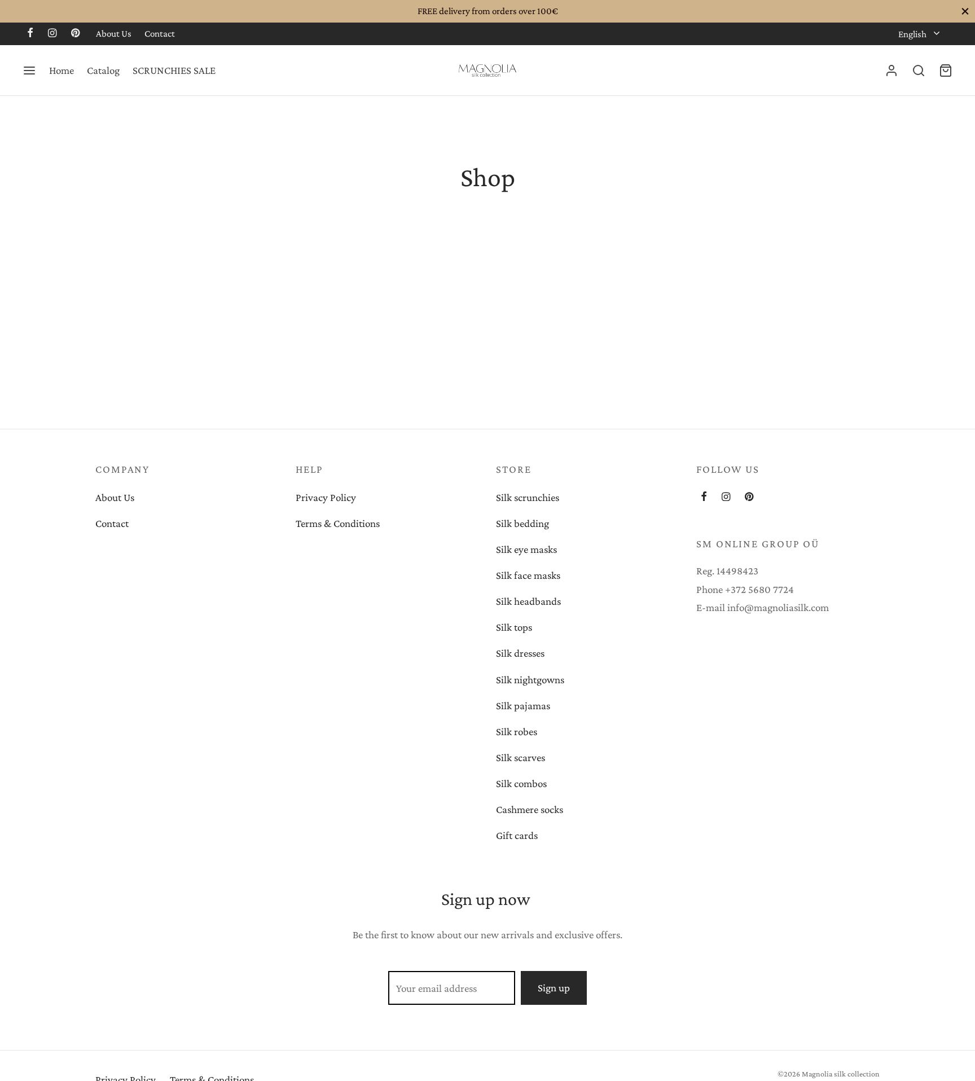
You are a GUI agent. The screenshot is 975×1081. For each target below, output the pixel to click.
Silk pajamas (523, 705)
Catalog (103, 70)
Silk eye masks (526, 549)
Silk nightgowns (530, 679)
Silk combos (521, 783)
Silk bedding (522, 523)
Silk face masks (528, 575)
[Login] (891, 70)
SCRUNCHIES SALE (174, 70)
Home (61, 70)
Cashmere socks (529, 809)
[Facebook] (30, 34)
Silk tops (514, 627)
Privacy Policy (326, 497)
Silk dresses (520, 653)
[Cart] (945, 70)
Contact (159, 33)
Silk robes (516, 731)
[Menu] (29, 70)
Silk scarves (520, 757)
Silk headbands (528, 601)
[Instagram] (52, 34)
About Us (113, 33)
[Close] (965, 11)
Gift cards (517, 835)
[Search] (918, 70)
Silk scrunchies (527, 497)
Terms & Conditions (338, 523)
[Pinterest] (75, 34)
